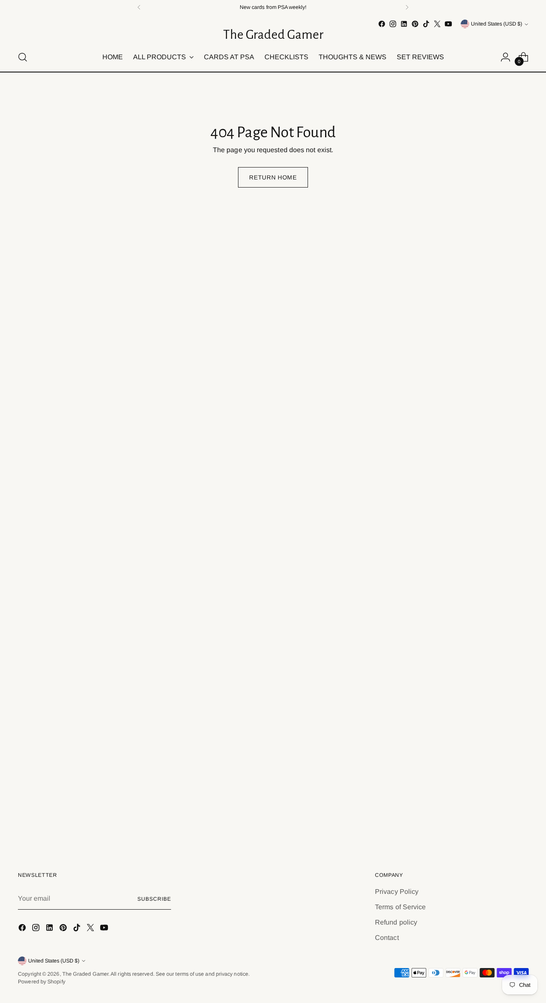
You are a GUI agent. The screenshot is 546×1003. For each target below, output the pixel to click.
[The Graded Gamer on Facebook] (382, 24)
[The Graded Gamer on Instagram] (393, 24)
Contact (387, 937)
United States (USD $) (496, 24)
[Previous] (139, 7)
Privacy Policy (396, 891)
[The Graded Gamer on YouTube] (448, 24)
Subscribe (154, 899)
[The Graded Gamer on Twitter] (437, 24)
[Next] (407, 7)
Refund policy (396, 922)
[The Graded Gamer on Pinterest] (415, 24)
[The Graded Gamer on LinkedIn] (404, 24)
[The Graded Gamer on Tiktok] (426, 24)
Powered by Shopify (41, 982)
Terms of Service (400, 907)
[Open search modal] (22, 57)
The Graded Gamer (85, 974)
